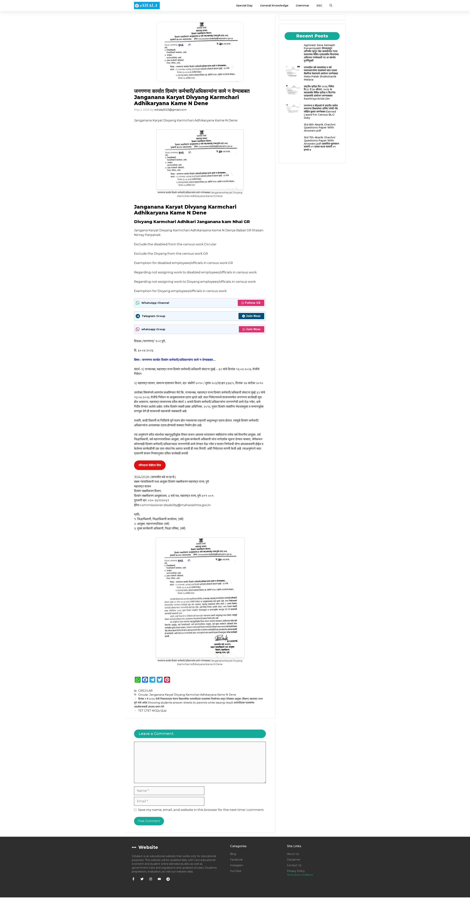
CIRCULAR (145, 690)
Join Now (253, 316)
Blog (233, 854)
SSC (319, 5)
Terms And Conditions (300, 874)
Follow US (253, 303)
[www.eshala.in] (147, 5)
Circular (143, 694)
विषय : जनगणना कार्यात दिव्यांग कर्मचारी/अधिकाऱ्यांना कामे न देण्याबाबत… (175, 360)
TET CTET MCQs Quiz (152, 710)
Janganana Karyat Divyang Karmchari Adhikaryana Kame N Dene (192, 694)
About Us (293, 854)
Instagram (236, 865)
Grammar (302, 5)
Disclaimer (293, 859)
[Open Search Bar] (331, 5)
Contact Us (294, 865)
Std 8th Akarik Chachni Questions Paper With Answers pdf (319, 127)
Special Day (244, 5)
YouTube (235, 871)
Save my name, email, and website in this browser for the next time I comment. (201, 810)
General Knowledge (274, 5)
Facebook (236, 859)
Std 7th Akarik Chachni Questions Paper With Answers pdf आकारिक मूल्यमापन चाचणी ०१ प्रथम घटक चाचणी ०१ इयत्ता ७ (321, 143)
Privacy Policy (296, 871)
